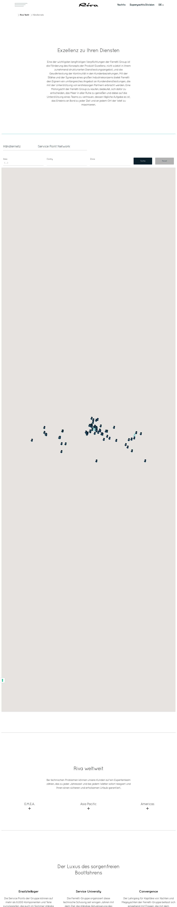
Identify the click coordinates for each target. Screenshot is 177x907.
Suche (142, 161)
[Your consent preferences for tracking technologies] (2, 680)
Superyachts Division (142, 5)
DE (160, 5)
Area (5, 159)
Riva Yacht (24, 15)
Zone (92, 159)
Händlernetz (12, 146)
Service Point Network (54, 146)
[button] (125, 444)
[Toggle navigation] (21, 4)
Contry (50, 159)
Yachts (121, 5)
